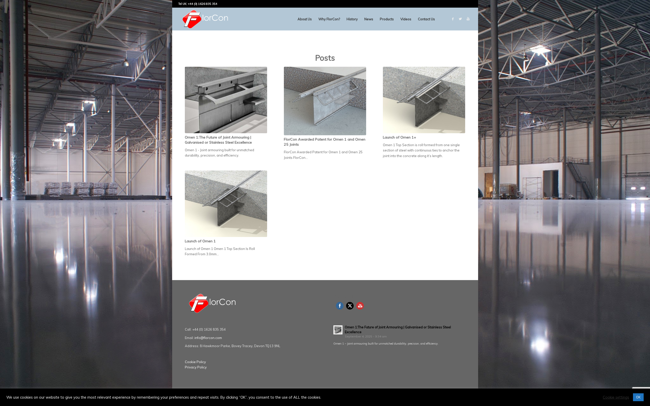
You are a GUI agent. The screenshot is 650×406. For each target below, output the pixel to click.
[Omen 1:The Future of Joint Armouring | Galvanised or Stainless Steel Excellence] (226, 100)
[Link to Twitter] (460, 19)
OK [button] (638, 397)
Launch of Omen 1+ (399, 137)
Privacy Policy (196, 367)
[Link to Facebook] (453, 19)
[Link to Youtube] (468, 19)
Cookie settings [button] (616, 397)
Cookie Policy (195, 362)
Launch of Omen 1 (200, 241)
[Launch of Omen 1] (226, 204)
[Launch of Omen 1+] (424, 100)
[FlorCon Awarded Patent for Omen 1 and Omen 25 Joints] (325, 101)
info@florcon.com (208, 338)
